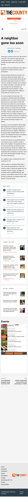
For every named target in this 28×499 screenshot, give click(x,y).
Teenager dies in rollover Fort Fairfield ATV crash (16, 220)
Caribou (3, 2)
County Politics (8, 242)
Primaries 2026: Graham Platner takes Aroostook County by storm (11, 275)
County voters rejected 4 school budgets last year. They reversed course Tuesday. (10, 266)
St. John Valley (22, 2)
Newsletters (4, 475)
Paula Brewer (6, 260)
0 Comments (17, 51)
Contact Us (7, 5)
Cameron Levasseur (8, 252)
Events (3, 473)
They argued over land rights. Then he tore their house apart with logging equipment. (16, 201)
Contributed (11, 48)
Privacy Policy (22, 492)
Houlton (8, 2)
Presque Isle (14, 2)
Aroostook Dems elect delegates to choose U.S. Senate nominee (9, 257)
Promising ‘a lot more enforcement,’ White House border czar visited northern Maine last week (9, 248)
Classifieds (4, 471)
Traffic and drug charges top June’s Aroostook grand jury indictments (15, 211)
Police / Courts (8, 288)
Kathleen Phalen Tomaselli (9, 278)
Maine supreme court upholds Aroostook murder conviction (15, 229)
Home (2, 467)
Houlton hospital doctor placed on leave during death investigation (15, 191)
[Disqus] (14, 406)
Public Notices (5, 484)
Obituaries (4, 469)
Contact (3, 478)
